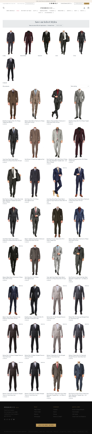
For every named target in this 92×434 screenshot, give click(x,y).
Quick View (13, 118)
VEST (76, 10)
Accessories (48, 12)
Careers (55, 409)
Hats (40, 12)
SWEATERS (61, 10)
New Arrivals (11, 10)
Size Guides (75, 412)
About (55, 412)
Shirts (69, 10)
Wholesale (79, 3)
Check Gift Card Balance (79, 416)
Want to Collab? (57, 416)
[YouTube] (9, 419)
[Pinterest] (13, 419)
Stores (55, 414)
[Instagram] (4, 419)
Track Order (37, 412)
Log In (86, 3)
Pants (82, 10)
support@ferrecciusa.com (9, 3)
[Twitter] (11, 419)
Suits (35, 10)
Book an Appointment (78, 409)
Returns (36, 414)
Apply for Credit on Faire (46, 425)
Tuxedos (52, 10)
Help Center (37, 409)
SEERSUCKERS (43, 10)
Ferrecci (11, 407)
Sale (18, 10)
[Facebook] (7, 419)
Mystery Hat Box (26, 10)
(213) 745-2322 (20, 3)
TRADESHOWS (29, 3)
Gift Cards (75, 414)
